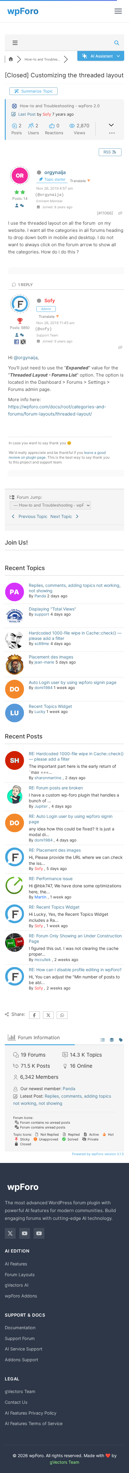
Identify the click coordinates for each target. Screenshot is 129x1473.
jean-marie (44, 662)
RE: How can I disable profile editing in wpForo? (75, 969)
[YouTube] (24, 1233)
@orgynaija (26, 357)
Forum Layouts (20, 1274)
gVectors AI (16, 1285)
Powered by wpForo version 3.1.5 (97, 1154)
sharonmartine (48, 777)
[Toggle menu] (118, 11)
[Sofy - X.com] (23, 343)
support (41, 614)
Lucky (39, 711)
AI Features (16, 1263)
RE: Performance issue (51, 878)
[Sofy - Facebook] (17, 343)
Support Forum (20, 1338)
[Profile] (17, 205)
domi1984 (43, 687)
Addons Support (21, 1359)
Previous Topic (31, 516)
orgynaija (55, 172)
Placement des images (51, 656)
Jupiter (41, 806)
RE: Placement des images (55, 850)
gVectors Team (20, 1391)
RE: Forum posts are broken (56, 787)
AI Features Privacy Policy (30, 1412)
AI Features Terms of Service (33, 1423)
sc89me (41, 643)
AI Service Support (23, 1348)
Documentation (20, 1327)
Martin (40, 897)
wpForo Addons (21, 1295)
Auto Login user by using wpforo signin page (72, 682)
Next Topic (62, 516)
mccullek (42, 959)
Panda (40, 595)
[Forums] (11, 59)
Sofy (47, 114)
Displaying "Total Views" (52, 608)
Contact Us (16, 1402)
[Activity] (22, 205)
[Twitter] (10, 1233)
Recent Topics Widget (50, 706)
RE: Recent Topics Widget (54, 907)
